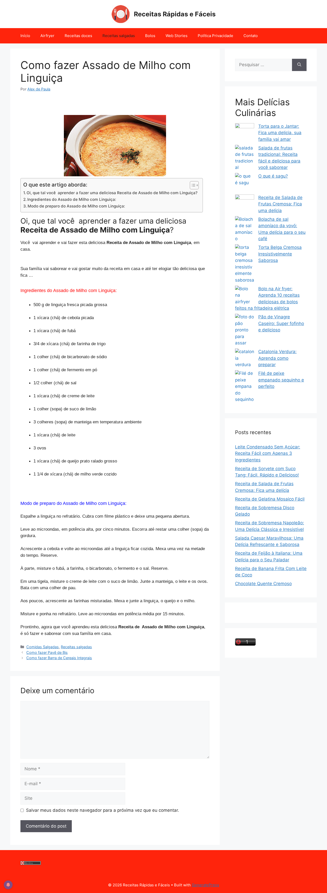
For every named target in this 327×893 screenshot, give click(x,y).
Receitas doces (78, 35)
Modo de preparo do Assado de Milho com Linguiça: (76, 206)
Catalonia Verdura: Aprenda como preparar (277, 358)
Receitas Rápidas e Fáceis (175, 14)
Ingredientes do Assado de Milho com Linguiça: (71, 199)
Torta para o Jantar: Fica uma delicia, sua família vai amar (279, 133)
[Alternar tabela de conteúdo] (191, 185)
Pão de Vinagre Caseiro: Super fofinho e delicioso (281, 323)
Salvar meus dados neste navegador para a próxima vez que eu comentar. (102, 810)
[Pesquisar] (299, 65)
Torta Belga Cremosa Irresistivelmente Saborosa (280, 254)
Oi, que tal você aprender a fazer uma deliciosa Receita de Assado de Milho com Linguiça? (112, 192)
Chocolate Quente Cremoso (263, 583)
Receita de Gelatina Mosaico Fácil (270, 499)
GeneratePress (205, 885)
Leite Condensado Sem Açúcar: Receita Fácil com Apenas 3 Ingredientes (267, 453)
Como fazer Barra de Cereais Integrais (59, 658)
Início (25, 35)
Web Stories (177, 35)
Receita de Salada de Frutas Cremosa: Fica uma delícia (280, 204)
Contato (250, 35)
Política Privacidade (215, 35)
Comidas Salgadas (42, 647)
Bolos (150, 35)
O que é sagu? (273, 176)
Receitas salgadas (118, 35)
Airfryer (47, 35)
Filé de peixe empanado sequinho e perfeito (281, 380)
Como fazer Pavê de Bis (47, 652)
